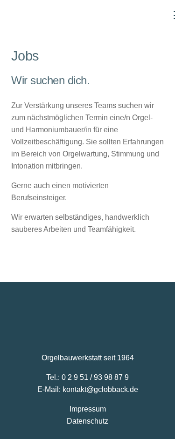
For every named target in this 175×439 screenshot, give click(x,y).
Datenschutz (87, 421)
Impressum (88, 409)
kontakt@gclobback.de (100, 389)
